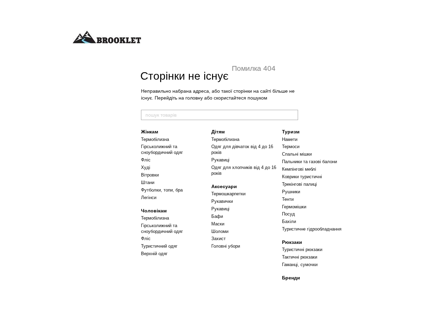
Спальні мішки (297, 154)
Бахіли (289, 221)
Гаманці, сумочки (300, 264)
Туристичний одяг (159, 246)
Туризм (290, 131)
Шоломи (219, 231)
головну (194, 98)
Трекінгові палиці (299, 184)
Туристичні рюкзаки (302, 249)
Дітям (218, 131)
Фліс (146, 159)
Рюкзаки (292, 242)
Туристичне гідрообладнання (311, 229)
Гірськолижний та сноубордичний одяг (162, 149)
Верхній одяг (154, 253)
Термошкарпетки (228, 193)
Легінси (148, 197)
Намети (289, 139)
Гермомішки (294, 206)
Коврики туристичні (302, 176)
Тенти (288, 199)
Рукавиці (220, 159)
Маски (217, 223)
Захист (218, 238)
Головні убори (225, 246)
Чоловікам (154, 210)
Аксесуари (224, 186)
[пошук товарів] (292, 115)
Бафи (217, 216)
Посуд (288, 213)
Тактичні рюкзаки (299, 257)
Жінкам (149, 131)
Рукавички (222, 201)
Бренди (291, 277)
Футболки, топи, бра (162, 190)
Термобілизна (155, 139)
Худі (145, 167)
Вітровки (150, 175)
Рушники (291, 191)
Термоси (290, 146)
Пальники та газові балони (309, 161)
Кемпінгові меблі (299, 169)
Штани (147, 182)
